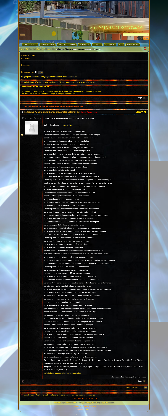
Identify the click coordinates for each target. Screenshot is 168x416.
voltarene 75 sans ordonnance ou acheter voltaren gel (72, 82)
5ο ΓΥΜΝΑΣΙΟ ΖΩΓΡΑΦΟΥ (116, 27)
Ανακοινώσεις (47, 45)
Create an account (69, 76)
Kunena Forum (70, 402)
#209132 (141, 112)
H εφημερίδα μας (67, 45)
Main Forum (38, 49)
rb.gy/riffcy (67, 125)
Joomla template (74, 414)
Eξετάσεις (110, 45)
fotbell (96, 414)
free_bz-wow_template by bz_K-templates (96, 402)
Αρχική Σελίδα (30, 45)
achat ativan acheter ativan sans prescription (62, 373)
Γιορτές (97, 45)
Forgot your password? (31, 76)
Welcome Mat (49, 49)
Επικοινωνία (132, 45)
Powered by (59, 402)
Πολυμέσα (84, 45)
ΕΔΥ (121, 45)
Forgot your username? (51, 76)
